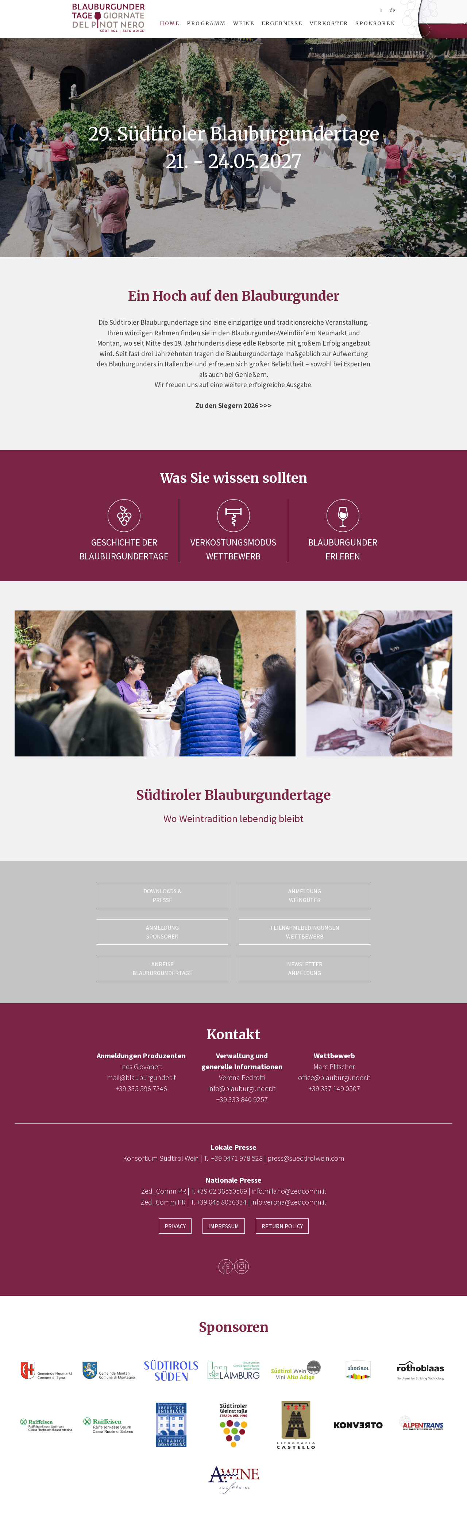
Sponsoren (375, 23)
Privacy (175, 1226)
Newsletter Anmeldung (305, 968)
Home (170, 23)
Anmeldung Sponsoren (162, 932)
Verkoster (329, 23)
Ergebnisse (282, 23)
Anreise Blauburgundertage (162, 968)
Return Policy (282, 1226)
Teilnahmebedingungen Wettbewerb (304, 932)
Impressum (223, 1226)
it (380, 10)
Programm (206, 23)
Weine (243, 23)
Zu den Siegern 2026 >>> (233, 405)
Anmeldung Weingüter (304, 895)
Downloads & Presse (162, 895)
